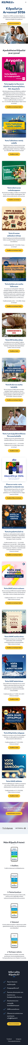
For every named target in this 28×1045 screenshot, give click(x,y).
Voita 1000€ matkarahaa (14, 636)
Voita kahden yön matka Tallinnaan (14, 285)
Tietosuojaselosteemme (14, 1041)
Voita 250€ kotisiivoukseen (14, 588)
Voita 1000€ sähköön (14, 781)
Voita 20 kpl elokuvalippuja (14, 733)
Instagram (18, 1039)
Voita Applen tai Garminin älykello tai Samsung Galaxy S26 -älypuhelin (14, 86)
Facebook (9, 1039)
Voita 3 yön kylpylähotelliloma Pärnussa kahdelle (14, 434)
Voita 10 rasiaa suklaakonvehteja (14, 234)
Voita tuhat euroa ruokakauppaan (14, 189)
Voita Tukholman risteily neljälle (14, 141)
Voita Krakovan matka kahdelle (14, 385)
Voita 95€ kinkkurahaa (14, 340)
